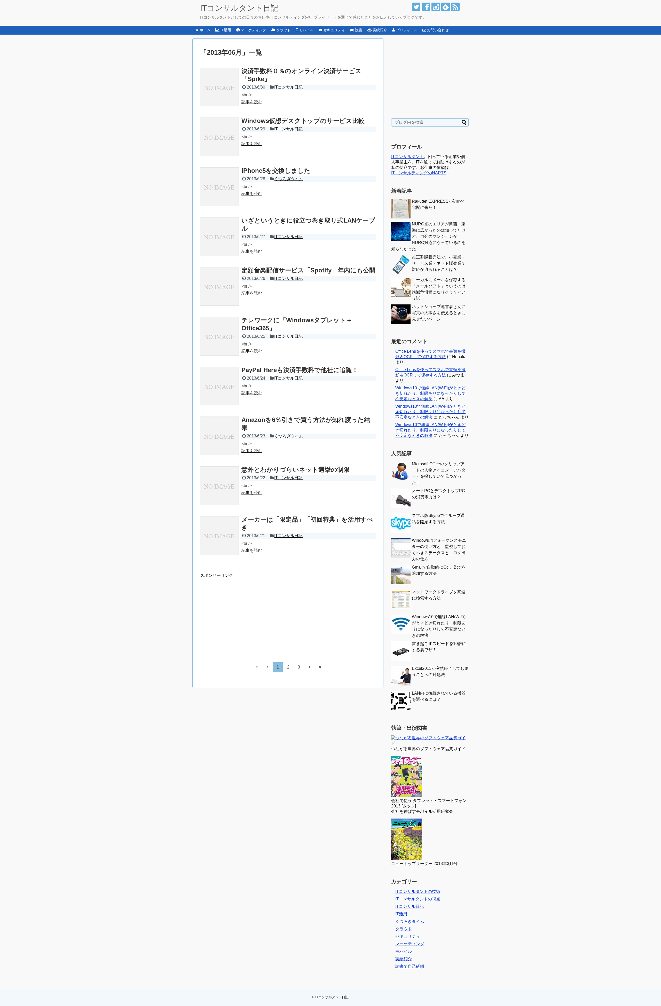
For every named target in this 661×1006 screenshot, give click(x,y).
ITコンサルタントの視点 (417, 899)
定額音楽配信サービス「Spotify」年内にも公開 (308, 270)
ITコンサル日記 (288, 87)
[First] (257, 667)
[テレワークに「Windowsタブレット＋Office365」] (219, 336)
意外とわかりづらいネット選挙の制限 (295, 469)
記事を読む (251, 102)
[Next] (309, 667)
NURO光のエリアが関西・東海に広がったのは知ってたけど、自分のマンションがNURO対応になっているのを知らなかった (428, 236)
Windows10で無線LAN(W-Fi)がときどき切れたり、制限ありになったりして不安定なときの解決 (430, 393)
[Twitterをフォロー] (416, 7)
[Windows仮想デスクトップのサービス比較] (219, 136)
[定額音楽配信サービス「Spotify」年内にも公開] (219, 286)
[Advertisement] (243, 614)
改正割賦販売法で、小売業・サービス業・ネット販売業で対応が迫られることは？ (439, 263)
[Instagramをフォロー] (435, 7)
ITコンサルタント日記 (239, 8)
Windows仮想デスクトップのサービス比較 (303, 120)
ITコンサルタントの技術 (417, 891)
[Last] (320, 667)
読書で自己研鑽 (409, 966)
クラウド (403, 929)
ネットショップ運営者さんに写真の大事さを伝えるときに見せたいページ (439, 312)
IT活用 (401, 914)
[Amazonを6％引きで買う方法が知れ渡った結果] (219, 435)
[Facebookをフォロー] (426, 7)
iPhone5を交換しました (275, 170)
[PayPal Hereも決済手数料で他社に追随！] (219, 386)
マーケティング (409, 944)
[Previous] (267, 667)
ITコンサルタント (407, 156)
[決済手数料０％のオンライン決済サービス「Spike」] (219, 87)
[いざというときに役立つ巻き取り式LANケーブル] (219, 236)
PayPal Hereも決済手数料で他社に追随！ (299, 369)
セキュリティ (407, 936)
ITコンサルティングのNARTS (418, 173)
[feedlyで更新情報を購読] (445, 7)
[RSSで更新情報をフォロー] (455, 7)
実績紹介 (403, 959)
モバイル (403, 951)
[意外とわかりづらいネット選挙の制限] (219, 485)
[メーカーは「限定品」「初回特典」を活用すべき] (219, 535)
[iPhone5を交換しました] (219, 186)
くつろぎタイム (288, 179)
